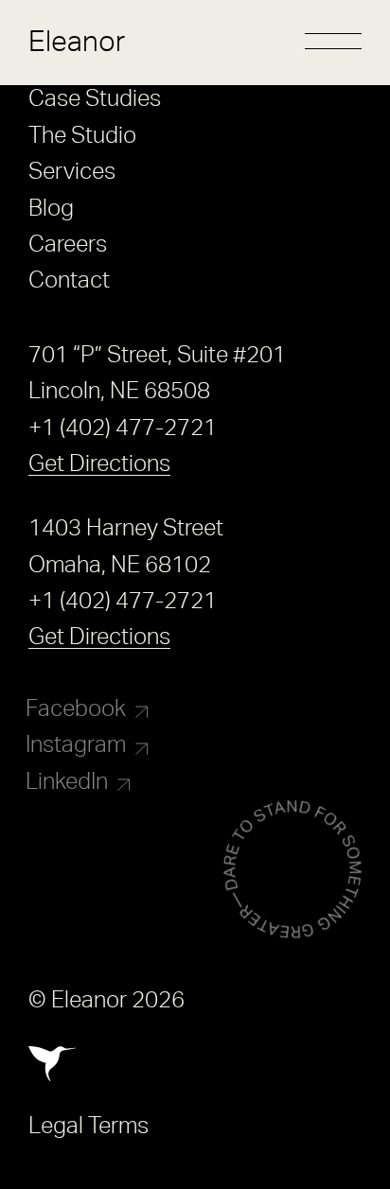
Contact (69, 281)
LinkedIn (67, 782)
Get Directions (99, 464)
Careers (67, 245)
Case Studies (94, 99)
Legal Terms (88, 1126)
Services (71, 172)
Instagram (76, 745)
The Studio (82, 136)
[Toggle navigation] (333, 43)
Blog (51, 209)
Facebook (76, 709)
